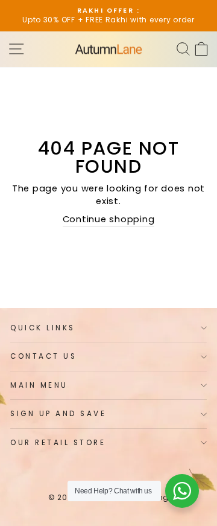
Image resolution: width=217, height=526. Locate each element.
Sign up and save (58, 414)
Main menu (39, 385)
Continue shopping (109, 219)
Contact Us (43, 356)
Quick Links (42, 328)
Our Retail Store (58, 442)
